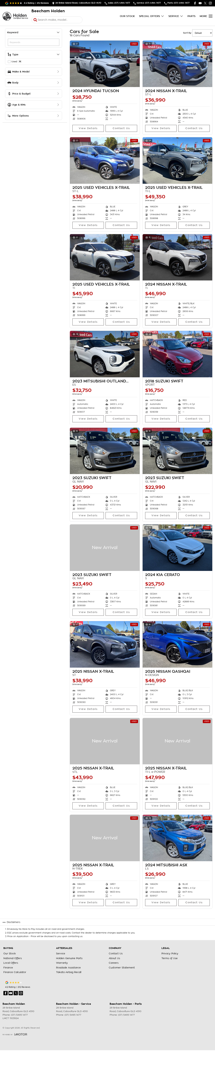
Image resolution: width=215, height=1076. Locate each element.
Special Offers (149, 16)
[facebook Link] (195, 3)
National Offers (12, 958)
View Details (88, 128)
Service (173, 16)
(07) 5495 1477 (19, 1015)
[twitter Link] (205, 3)
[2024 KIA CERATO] (177, 547)
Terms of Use (169, 958)
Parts (191, 16)
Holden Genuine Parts (69, 958)
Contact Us (121, 128)
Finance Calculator (14, 972)
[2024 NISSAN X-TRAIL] (177, 64)
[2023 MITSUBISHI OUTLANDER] (105, 354)
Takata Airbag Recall (68, 972)
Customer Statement (122, 967)
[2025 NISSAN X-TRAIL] (105, 644)
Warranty (62, 963)
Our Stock (127, 16)
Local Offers (10, 963)
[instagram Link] (210, 3)
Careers (113, 963)
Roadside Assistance (68, 967)
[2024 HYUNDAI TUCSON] (105, 64)
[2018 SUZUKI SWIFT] (177, 354)
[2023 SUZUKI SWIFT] (105, 451)
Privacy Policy (169, 953)
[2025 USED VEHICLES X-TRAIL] (105, 160)
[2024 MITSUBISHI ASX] (177, 838)
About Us (114, 958)
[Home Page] (15, 16)
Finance (8, 967)
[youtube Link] (200, 3)
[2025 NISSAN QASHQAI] (177, 644)
